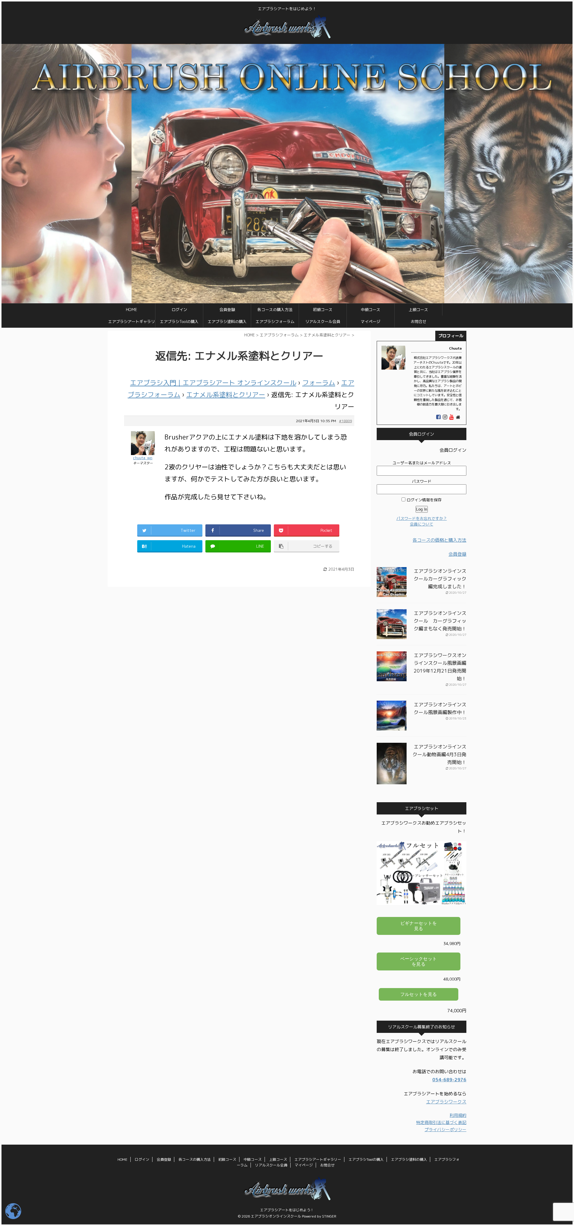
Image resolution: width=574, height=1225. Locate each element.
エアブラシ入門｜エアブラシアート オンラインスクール (213, 382)
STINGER (329, 1216)
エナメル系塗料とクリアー (225, 394)
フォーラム (318, 382)
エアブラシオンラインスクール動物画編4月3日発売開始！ (439, 754)
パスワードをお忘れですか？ (421, 518)
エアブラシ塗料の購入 (227, 321)
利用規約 (458, 1115)
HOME (131, 309)
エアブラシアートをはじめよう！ (287, 1209)
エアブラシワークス (446, 1102)
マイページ (370, 321)
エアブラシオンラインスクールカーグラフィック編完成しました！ (440, 579)
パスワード (421, 481)
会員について (421, 524)
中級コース (370, 309)
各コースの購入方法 (274, 309)
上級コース (418, 309)
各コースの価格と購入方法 (439, 540)
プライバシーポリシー (445, 1129)
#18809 (345, 420)
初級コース (322, 309)
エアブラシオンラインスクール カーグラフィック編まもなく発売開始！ (440, 621)
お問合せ (418, 321)
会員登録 (227, 309)
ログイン (179, 309)
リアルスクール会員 (322, 321)
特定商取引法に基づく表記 (441, 1122)
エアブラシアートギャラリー (131, 323)
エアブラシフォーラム (275, 321)
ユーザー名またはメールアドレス (422, 463)
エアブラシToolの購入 (179, 321)
